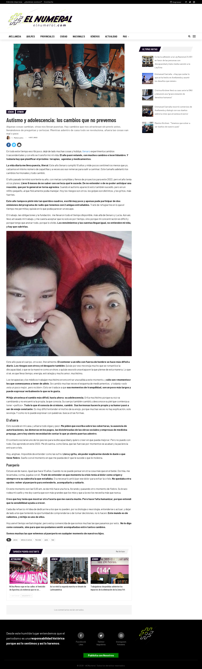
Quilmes (30, 36)
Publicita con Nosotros (101, 655)
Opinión (20, 111)
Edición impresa (14, 2)
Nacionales (79, 36)
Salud (52, 540)
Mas (125, 36)
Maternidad (38, 540)
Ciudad (63, 36)
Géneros (95, 36)
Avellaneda (15, 36)
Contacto (48, 2)
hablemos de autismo (26, 540)
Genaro (86, 151)
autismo (15, 540)
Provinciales (47, 36)
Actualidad (111, 36)
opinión (46, 540)
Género (11, 111)
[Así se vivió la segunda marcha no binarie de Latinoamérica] (69, 570)
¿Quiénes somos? (33, 2)
